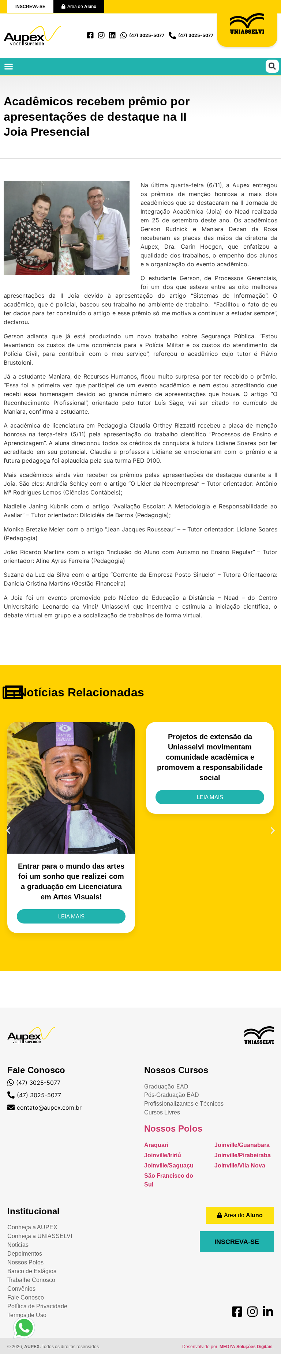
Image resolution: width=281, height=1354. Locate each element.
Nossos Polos (173, 1128)
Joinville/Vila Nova (239, 1165)
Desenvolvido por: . (228, 1346)
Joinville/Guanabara (242, 1145)
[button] (9, 67)
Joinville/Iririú (162, 1155)
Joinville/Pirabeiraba (242, 1155)
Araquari (156, 1145)
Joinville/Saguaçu (169, 1165)
